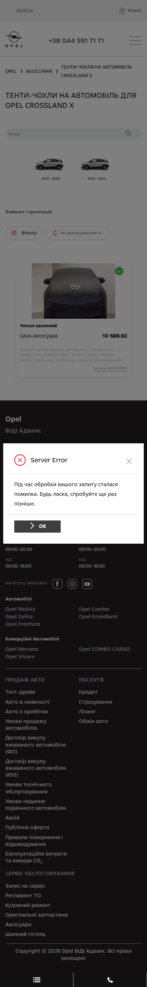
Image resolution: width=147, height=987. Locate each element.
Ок (42, 526)
